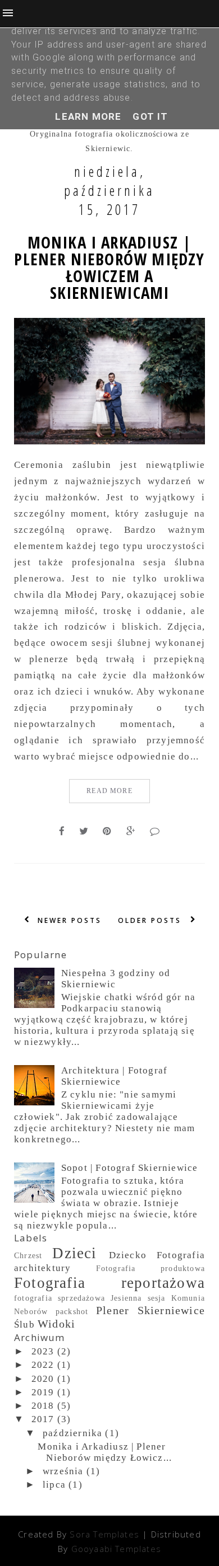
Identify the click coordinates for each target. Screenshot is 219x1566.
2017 (42, 1419)
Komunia (188, 1298)
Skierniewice (171, 1310)
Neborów (31, 1311)
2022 (42, 1364)
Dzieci (74, 1253)
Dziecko (128, 1255)
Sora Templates (104, 1534)
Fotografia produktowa (150, 1268)
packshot (72, 1311)
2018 (42, 1405)
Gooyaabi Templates (116, 1548)
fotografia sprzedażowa (59, 1298)
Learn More (88, 116)
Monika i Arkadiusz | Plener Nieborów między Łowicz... (105, 1452)
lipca (54, 1484)
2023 (42, 1351)
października (72, 1433)
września (63, 1471)
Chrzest (28, 1255)
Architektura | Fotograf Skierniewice (114, 1076)
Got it (150, 116)
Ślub (24, 1324)
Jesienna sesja (138, 1298)
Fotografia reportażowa (109, 1282)
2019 (42, 1392)
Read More (109, 791)
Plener (112, 1310)
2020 (42, 1378)
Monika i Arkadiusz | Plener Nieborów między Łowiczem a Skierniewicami (109, 267)
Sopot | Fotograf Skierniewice (129, 1167)
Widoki (56, 1323)
